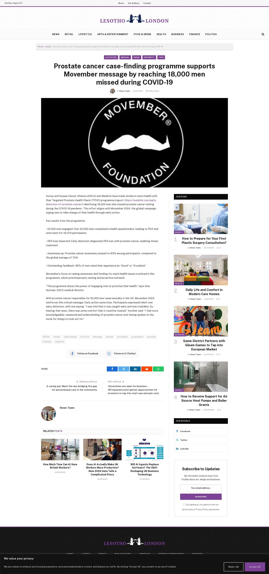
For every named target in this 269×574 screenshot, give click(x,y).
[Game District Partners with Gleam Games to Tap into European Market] (201, 321)
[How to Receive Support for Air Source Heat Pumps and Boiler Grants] (201, 376)
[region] (134, 564)
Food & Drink (142, 34)
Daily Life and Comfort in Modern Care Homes (204, 292)
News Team (124, 91)
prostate (151, 337)
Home (40, 46)
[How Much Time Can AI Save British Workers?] (60, 449)
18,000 (46, 337)
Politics (211, 34)
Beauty (179, 232)
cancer (56, 337)
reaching (47, 341)
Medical (125, 57)
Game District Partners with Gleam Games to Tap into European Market (204, 345)
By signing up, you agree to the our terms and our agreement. (201, 507)
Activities (111, 57)
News (55, 34)
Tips (161, 57)
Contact (147, 3)
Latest (48, 46)
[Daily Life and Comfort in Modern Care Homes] (201, 270)
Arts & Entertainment (112, 34)
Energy (179, 390)
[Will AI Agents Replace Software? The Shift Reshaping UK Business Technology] (145, 449)
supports (59, 341)
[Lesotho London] (134, 18)
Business (177, 34)
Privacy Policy (202, 509)
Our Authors (133, 3)
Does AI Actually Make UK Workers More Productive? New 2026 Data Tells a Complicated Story (102, 469)
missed (109, 337)
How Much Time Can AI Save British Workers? (60, 466)
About (121, 3)
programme (137, 337)
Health (161, 34)
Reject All (233, 567)
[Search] (262, 34)
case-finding (70, 337)
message (97, 337)
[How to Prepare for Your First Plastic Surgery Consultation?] (201, 219)
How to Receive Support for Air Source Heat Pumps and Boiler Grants (204, 401)
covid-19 (84, 337)
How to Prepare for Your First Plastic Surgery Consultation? (204, 241)
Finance (194, 34)
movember (122, 337)
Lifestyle (85, 34)
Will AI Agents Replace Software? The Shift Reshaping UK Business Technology (144, 469)
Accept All (255, 567)
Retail (69, 34)
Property (149, 57)
